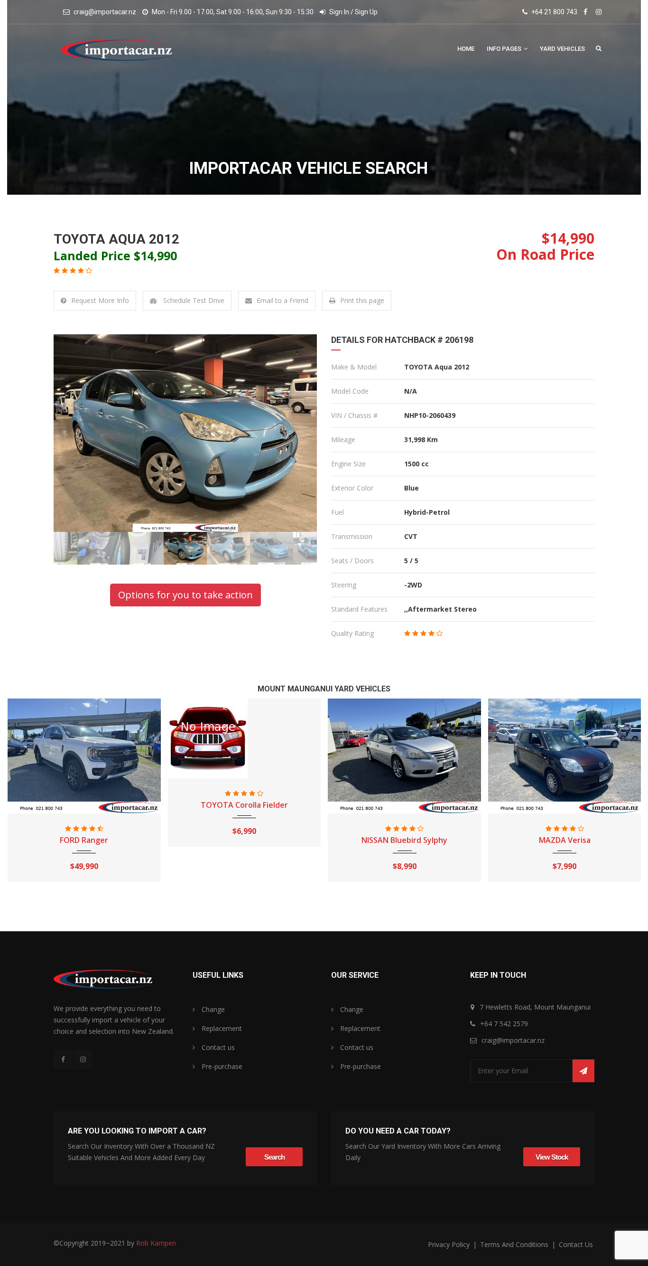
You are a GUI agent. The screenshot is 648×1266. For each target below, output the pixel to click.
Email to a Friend (282, 300)
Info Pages (505, 48)
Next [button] (296, 433)
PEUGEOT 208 (564, 840)
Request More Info (100, 300)
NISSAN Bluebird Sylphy (244, 840)
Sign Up (366, 12)
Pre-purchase (221, 1066)
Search (274, 1157)
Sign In (339, 12)
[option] (185, 433)
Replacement (221, 1028)
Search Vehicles (599, 48)
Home (465, 48)
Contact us (217, 1047)
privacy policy (450, 1244)
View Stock (552, 1157)
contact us (576, 1244)
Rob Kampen (156, 1242)
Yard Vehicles (562, 48)
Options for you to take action (185, 594)
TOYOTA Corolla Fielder (84, 805)
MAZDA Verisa (404, 840)
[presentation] (17, 796)
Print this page (362, 300)
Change (212, 1009)
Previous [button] (74, 433)
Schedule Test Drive (192, 300)
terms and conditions (515, 1244)
